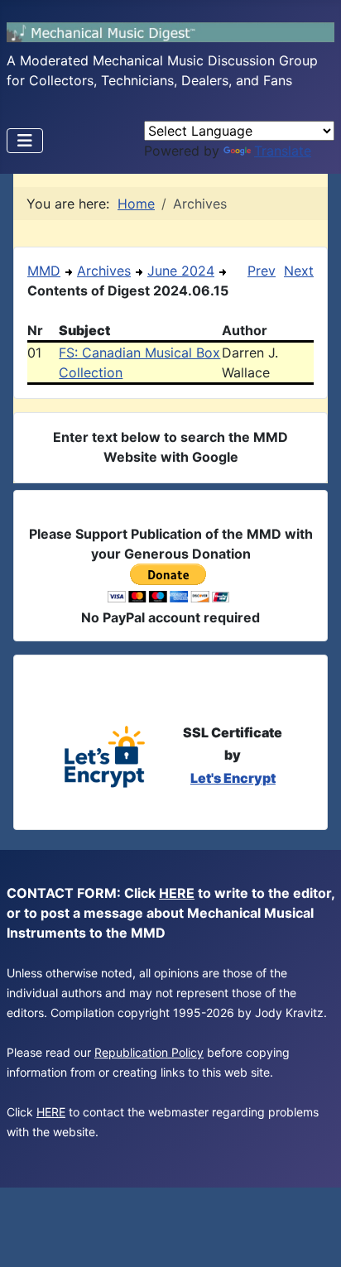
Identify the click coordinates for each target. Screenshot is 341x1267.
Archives (104, 270)
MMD (43, 270)
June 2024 (180, 270)
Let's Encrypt (233, 778)
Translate (282, 150)
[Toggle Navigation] (25, 140)
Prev (261, 270)
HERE (177, 893)
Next (299, 270)
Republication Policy (149, 1052)
